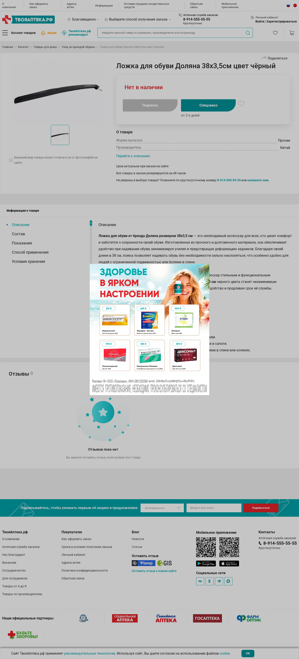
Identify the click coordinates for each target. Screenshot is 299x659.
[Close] (204, 269)
